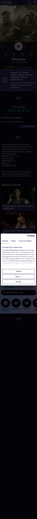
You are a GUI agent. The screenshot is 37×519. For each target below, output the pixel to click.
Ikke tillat (18, 282)
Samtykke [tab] (5, 241)
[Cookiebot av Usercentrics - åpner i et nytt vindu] (27, 236)
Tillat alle (18, 271)
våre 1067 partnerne (12, 250)
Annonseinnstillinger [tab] (25, 241)
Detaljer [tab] (13, 241)
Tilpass (17, 276)
